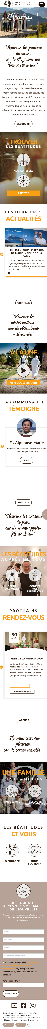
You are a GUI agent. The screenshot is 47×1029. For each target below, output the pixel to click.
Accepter (8, 1025)
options (34, 1020)
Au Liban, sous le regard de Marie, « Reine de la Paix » (27, 253)
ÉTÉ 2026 (23, 193)
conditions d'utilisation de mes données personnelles (20, 965)
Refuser (21, 1025)
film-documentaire (23, 382)
